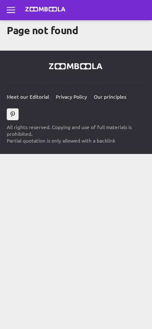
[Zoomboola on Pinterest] (13, 114)
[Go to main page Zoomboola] (45, 10)
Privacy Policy (71, 96)
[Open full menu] (11, 10)
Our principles (110, 96)
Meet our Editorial (28, 96)
